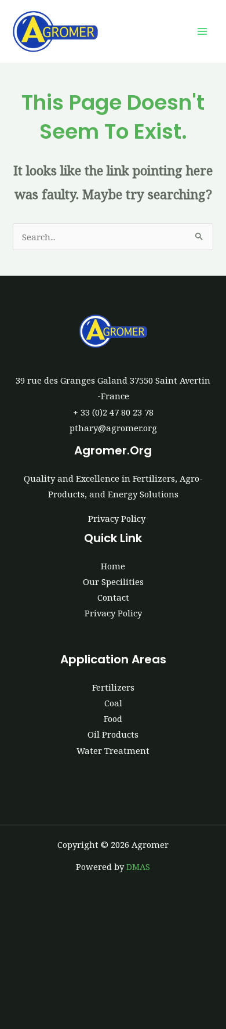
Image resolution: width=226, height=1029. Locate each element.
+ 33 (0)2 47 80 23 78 (113, 412)
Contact (113, 597)
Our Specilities (113, 581)
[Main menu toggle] (202, 31)
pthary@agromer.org (113, 428)
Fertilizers (113, 687)
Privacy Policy (116, 518)
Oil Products (113, 734)
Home (113, 566)
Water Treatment (113, 750)
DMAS (138, 866)
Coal (113, 703)
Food (113, 718)
